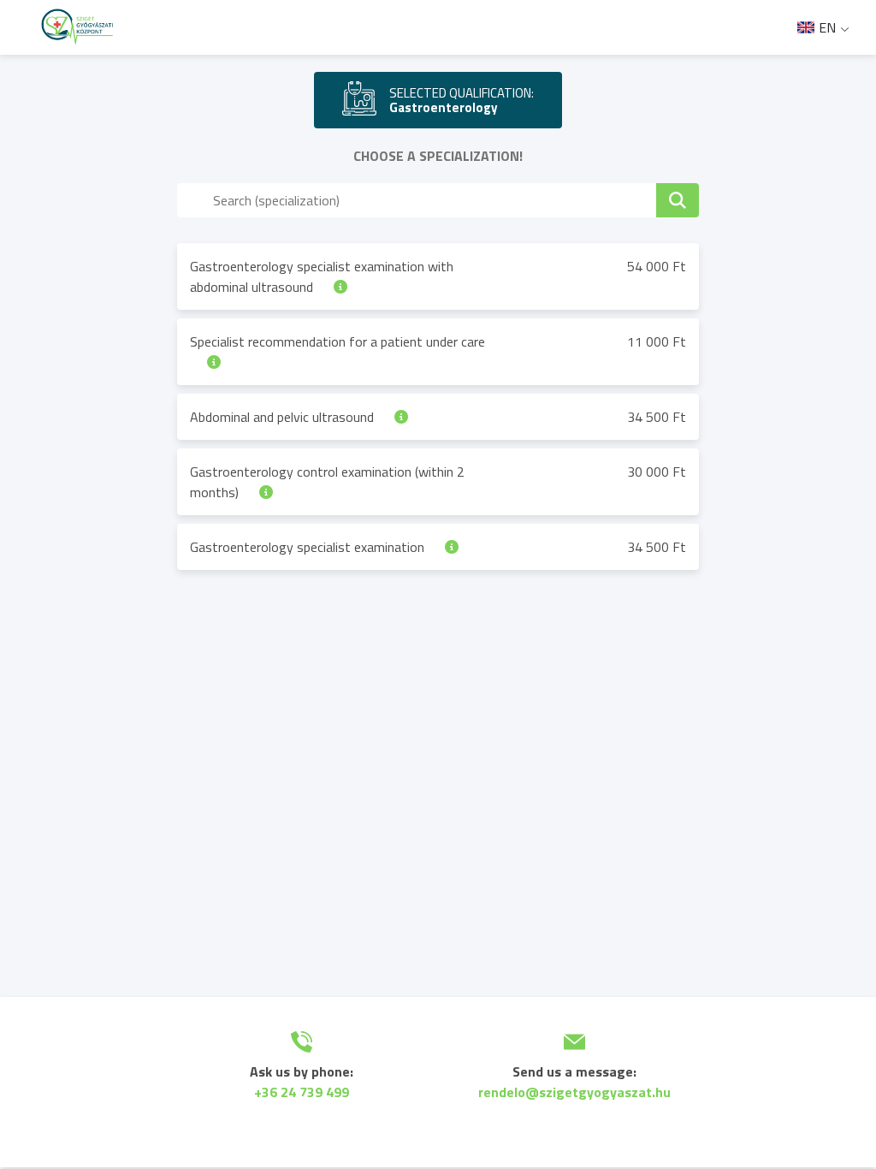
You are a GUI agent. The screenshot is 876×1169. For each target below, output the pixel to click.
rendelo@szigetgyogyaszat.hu (574, 1092)
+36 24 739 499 (301, 1092)
